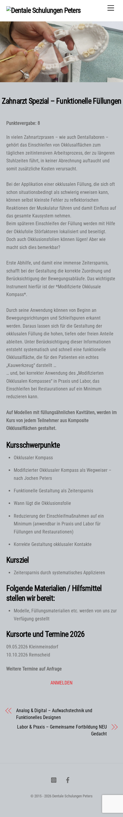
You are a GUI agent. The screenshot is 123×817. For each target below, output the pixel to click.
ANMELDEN (61, 683)
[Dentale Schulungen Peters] (43, 10)
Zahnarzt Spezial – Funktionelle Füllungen (62, 101)
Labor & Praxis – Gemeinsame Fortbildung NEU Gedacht (62, 730)
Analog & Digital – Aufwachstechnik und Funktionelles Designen (54, 714)
